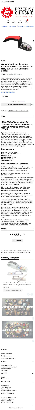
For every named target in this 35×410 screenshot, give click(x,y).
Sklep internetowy (15, 407)
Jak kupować (4, 370)
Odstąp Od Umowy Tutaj (8, 397)
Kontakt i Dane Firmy (6, 353)
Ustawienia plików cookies (8, 390)
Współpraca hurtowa (6, 357)
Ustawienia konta (5, 389)
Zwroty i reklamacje (6, 365)
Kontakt (3, 377)
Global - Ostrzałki (30, 26)
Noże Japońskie (12, 26)
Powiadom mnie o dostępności (16, 104)
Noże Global (21, 26)
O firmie (3, 355)
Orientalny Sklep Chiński (8, 358)
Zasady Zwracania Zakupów (8, 367)
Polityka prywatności (6, 400)
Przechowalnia (5, 385)
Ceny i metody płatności (7, 399)
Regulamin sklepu (6, 368)
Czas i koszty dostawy (7, 402)
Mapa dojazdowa (5, 378)
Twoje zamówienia (6, 387)
